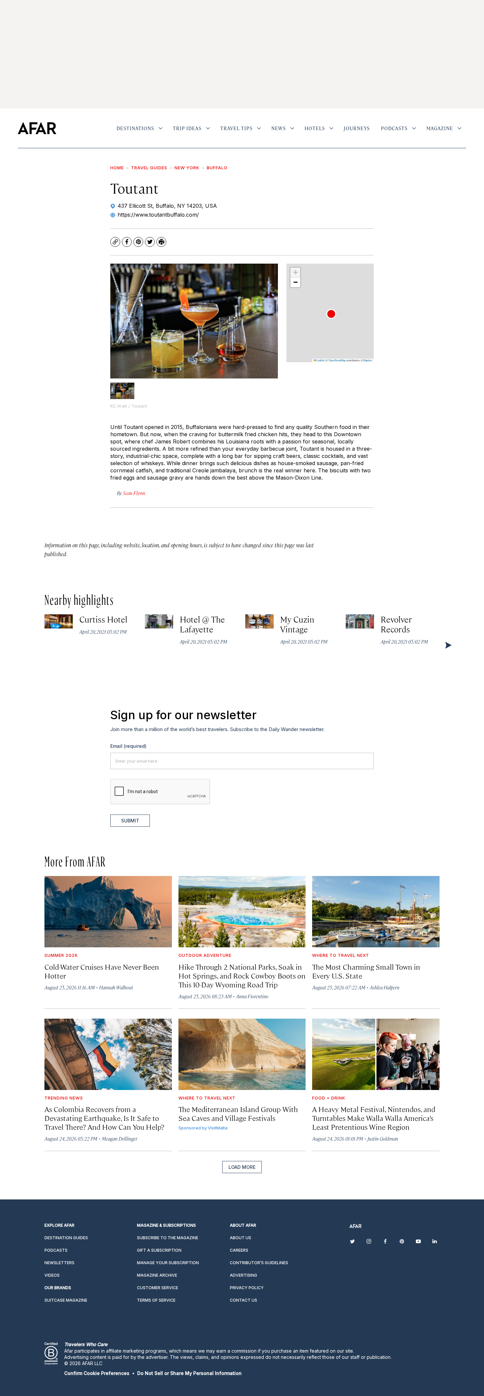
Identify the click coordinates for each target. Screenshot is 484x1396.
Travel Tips (236, 128)
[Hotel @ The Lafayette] (159, 621)
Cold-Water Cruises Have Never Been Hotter (101, 971)
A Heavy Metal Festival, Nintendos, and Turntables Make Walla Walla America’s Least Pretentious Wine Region (373, 1117)
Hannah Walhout (116, 987)
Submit (130, 820)
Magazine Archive (157, 1275)
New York (187, 167)
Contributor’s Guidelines (259, 1262)
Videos (52, 1275)
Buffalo (217, 167)
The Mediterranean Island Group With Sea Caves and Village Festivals (238, 1113)
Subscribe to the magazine (167, 1237)
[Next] (448, 645)
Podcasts (394, 128)
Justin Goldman (382, 1138)
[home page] (37, 128)
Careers (239, 1250)
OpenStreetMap (337, 360)
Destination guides (66, 1237)
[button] (331, 314)
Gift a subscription (159, 1250)
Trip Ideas (187, 128)
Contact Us (243, 1300)
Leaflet (320, 360)
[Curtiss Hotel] (58, 621)
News (278, 128)
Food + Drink (328, 1097)
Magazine (439, 128)
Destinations (135, 128)
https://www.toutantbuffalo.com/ (158, 214)
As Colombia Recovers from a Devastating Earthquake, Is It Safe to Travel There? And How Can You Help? (104, 1117)
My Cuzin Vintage (297, 624)
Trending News (63, 1097)
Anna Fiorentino (252, 996)
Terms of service (156, 1300)
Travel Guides (149, 167)
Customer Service (157, 1287)
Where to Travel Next (340, 955)
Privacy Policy (247, 1287)
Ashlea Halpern (384, 987)
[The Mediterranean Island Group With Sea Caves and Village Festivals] (242, 1054)
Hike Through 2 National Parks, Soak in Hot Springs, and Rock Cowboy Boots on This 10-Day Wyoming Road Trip (242, 975)
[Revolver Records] (360, 621)
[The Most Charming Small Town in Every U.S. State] (376, 911)
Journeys (357, 128)
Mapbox (367, 360)
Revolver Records (396, 624)
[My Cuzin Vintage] (259, 621)
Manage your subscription (168, 1262)
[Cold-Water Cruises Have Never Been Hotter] (108, 911)
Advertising (243, 1275)
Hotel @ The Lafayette (202, 624)
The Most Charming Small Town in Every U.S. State (366, 971)
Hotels (315, 128)
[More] (160, 128)
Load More (242, 1167)
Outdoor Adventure (204, 955)
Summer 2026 (61, 955)
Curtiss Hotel (103, 619)
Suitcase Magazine (65, 1300)
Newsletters (59, 1262)
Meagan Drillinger (119, 1138)
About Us (240, 1237)
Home (117, 167)
